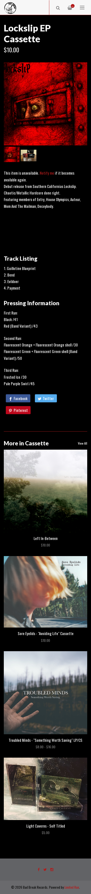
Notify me (47, 173)
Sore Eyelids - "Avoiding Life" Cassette (46, 633)
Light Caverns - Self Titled (45, 826)
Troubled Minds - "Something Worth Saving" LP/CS (45, 740)
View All (82, 443)
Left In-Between (46, 538)
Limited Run (71, 887)
